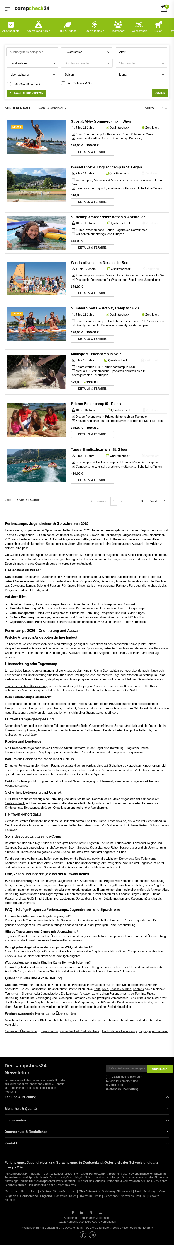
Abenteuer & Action (38, 31)
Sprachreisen (124, 648)
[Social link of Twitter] (91, 1212)
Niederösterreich (65, 1191)
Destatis (138, 989)
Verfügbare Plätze (81, 83)
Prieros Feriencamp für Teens (96, 404)
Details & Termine (92, 152)
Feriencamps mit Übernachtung (25, 675)
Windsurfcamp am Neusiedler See (99, 263)
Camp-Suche (61, 852)
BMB (97, 989)
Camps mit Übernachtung (21, 1031)
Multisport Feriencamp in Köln (96, 354)
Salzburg (108, 1191)
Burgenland (29, 1191)
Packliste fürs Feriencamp (119, 1031)
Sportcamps (94, 648)
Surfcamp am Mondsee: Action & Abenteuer (108, 217)
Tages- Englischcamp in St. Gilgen (99, 449)
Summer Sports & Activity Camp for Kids (105, 308)
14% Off (17, 127)
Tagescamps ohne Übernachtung (26, 686)
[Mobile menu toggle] (7, 9)
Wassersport (139, 31)
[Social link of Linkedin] (81, 1212)
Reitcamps (161, 648)
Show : (150, 108)
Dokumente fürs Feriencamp (137, 858)
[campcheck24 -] (32, 8)
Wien (161, 1191)
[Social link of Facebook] (73, 1212)
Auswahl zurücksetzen (26, 93)
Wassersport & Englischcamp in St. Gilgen (106, 167)
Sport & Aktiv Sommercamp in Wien (101, 121)
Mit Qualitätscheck (27, 84)
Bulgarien (11, 1195)
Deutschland (29, 1195)
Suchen (160, 92)
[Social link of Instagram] (92, 1234)
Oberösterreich (89, 1191)
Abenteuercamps (57, 648)
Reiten (158, 31)
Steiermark (125, 1191)
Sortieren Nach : (19, 108)
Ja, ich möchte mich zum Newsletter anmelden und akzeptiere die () (124, 1083)
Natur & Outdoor (67, 31)
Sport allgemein (94, 31)
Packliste (85, 858)
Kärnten (45, 1191)
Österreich (12, 1191)
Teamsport (117, 31)
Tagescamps (49, 1031)
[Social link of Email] (100, 1212)
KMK (105, 989)
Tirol (138, 1191)
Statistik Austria (120, 989)
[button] (10, 1235)
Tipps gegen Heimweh (153, 1031)
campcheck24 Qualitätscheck (79, 1031)
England (46, 1195)
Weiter (155, 501)
